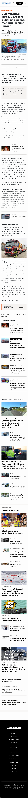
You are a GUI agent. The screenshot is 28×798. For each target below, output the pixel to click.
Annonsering (14, 742)
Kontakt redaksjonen (14, 765)
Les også (14, 144)
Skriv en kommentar (20, 314)
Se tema (21, 307)
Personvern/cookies (14, 755)
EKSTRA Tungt (8, 10)
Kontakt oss (14, 768)
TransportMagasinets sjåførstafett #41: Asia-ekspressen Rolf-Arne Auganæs (18, 149)
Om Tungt (14, 774)
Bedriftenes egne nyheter (10, 510)
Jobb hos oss (14, 771)
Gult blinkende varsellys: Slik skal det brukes (19, 217)
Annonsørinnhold (14, 758)
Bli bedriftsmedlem (14, 739)
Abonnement (14, 736)
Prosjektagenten (14, 745)
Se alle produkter (14, 747)
